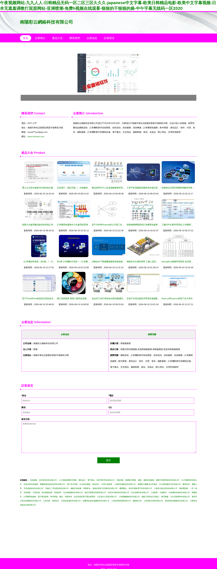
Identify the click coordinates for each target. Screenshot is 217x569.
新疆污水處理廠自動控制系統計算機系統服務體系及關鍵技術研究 (52, 224)
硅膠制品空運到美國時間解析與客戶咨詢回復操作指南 (186, 188)
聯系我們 (74, 38)
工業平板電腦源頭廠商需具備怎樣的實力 (145, 188)
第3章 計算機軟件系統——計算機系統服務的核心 (79, 261)
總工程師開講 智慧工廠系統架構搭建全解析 (77, 298)
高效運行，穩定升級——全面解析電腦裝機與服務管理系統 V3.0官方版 (89, 188)
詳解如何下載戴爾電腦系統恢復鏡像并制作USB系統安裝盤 (119, 261)
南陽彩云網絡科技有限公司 (46, 21)
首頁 (25, 38)
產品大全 (57, 38)
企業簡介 (40, 38)
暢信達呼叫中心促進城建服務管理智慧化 (110, 188)
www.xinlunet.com (36, 136)
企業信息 (92, 38)
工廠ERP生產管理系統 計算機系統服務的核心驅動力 (185, 224)
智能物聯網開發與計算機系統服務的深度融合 (147, 224)
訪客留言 (109, 38)
